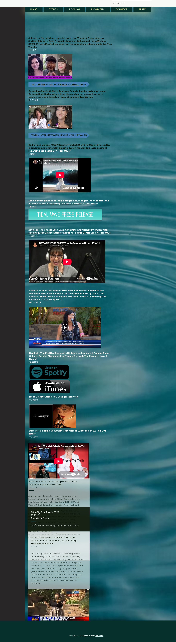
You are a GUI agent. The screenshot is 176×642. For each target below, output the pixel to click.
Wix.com (99, 635)
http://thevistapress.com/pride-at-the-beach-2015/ (55, 525)
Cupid (66, 499)
